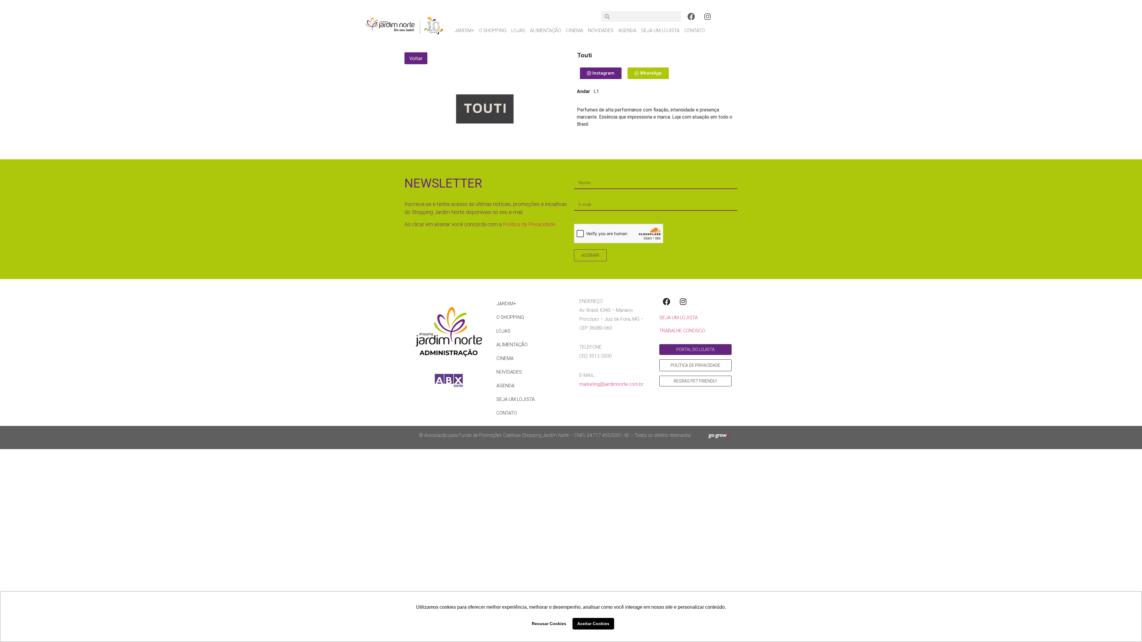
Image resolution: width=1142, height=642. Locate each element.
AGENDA (627, 30)
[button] (648, 73)
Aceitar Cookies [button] (593, 623)
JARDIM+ (464, 30)
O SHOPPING (492, 30)
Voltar (416, 58)
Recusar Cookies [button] (549, 623)
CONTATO (694, 30)
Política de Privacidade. (529, 224)
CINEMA (574, 30)
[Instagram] (707, 16)
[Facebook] (691, 16)
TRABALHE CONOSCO (682, 330)
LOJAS (518, 30)
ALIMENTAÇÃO (545, 30)
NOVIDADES (601, 30)
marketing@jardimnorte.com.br (611, 384)
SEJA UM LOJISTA (660, 30)
